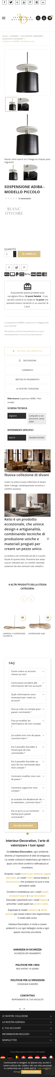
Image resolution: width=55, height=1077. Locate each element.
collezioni (33, 910)
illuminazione (13, 881)
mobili (30, 877)
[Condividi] (9, 267)
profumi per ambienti (31, 873)
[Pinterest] (24, 267)
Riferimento (13, 398)
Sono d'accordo (31, 1072)
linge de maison (37, 895)
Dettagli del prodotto (29, 351)
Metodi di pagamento (27, 379)
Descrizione (29, 360)
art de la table (41, 903)
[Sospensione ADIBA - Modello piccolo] (27, 134)
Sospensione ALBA (36, 633)
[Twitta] (16, 267)
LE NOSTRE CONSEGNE (27, 388)
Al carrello (29, 254)
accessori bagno (17, 895)
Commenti (27, 370)
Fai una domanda (23, 825)
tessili (45, 891)
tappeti (43, 899)
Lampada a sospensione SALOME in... (14, 634)
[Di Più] (26, 649)
